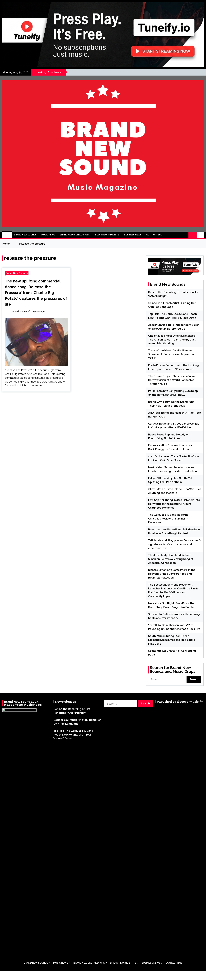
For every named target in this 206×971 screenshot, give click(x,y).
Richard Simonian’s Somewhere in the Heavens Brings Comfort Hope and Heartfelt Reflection (171, 573)
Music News (48, 235)
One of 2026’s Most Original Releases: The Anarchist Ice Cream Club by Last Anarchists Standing (172, 339)
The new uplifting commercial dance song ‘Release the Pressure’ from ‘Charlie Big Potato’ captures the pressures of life (36, 293)
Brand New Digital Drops (75, 235)
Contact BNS (154, 235)
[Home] (7, 235)
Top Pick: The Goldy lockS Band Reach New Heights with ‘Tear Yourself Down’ (73, 734)
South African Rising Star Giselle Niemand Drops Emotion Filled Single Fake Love (171, 640)
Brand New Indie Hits (106, 235)
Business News (132, 235)
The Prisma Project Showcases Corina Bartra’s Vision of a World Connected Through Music (172, 380)
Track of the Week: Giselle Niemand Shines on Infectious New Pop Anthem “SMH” (172, 354)
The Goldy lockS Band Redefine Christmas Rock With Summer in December (168, 518)
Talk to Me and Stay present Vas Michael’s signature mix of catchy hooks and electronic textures (174, 544)
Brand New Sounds (25, 235)
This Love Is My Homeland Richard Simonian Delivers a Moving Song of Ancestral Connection (170, 559)
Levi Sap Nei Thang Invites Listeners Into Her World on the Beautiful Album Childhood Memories (174, 503)
